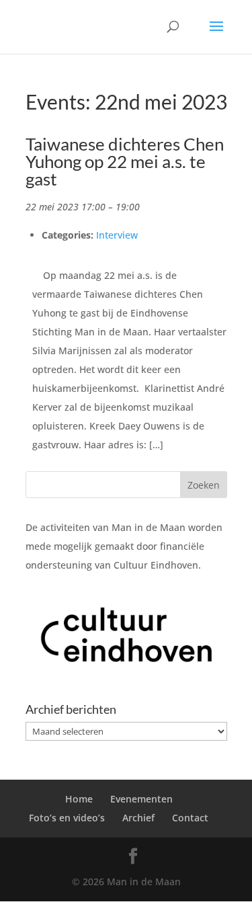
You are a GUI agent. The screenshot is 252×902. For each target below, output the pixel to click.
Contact (190, 817)
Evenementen (141, 798)
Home (79, 798)
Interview (117, 235)
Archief (138, 817)
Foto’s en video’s (67, 817)
